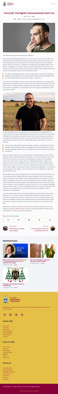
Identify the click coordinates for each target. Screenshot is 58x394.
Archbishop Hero (7, 368)
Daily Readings (6, 350)
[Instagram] (10, 314)
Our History (6, 375)
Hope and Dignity (7, 352)
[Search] (51, 3)
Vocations (5, 336)
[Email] (50, 220)
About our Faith (6, 347)
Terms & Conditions (33, 391)
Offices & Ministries (7, 331)
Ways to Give (6, 357)
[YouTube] (16, 314)
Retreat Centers (7, 334)
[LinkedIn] (18, 220)
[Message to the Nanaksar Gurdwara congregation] (15, 275)
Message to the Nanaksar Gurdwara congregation (13, 284)
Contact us (6, 379)
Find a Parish (6, 326)
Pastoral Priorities (7, 370)
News (33, 16)
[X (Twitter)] (29, 220)
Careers (5, 355)
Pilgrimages (6, 354)
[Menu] (54, 3)
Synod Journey (7, 373)
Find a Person (6, 329)
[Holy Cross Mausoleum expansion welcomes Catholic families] (42, 251)
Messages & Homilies (8, 371)
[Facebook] (8, 220)
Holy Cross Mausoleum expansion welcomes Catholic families (40, 260)
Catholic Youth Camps (18, 206)
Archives (5, 377)
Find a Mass (6, 327)
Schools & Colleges (7, 333)
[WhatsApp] (39, 220)
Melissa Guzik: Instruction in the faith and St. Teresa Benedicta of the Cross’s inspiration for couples (15, 261)
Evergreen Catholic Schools (17, 208)
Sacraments (6, 348)
